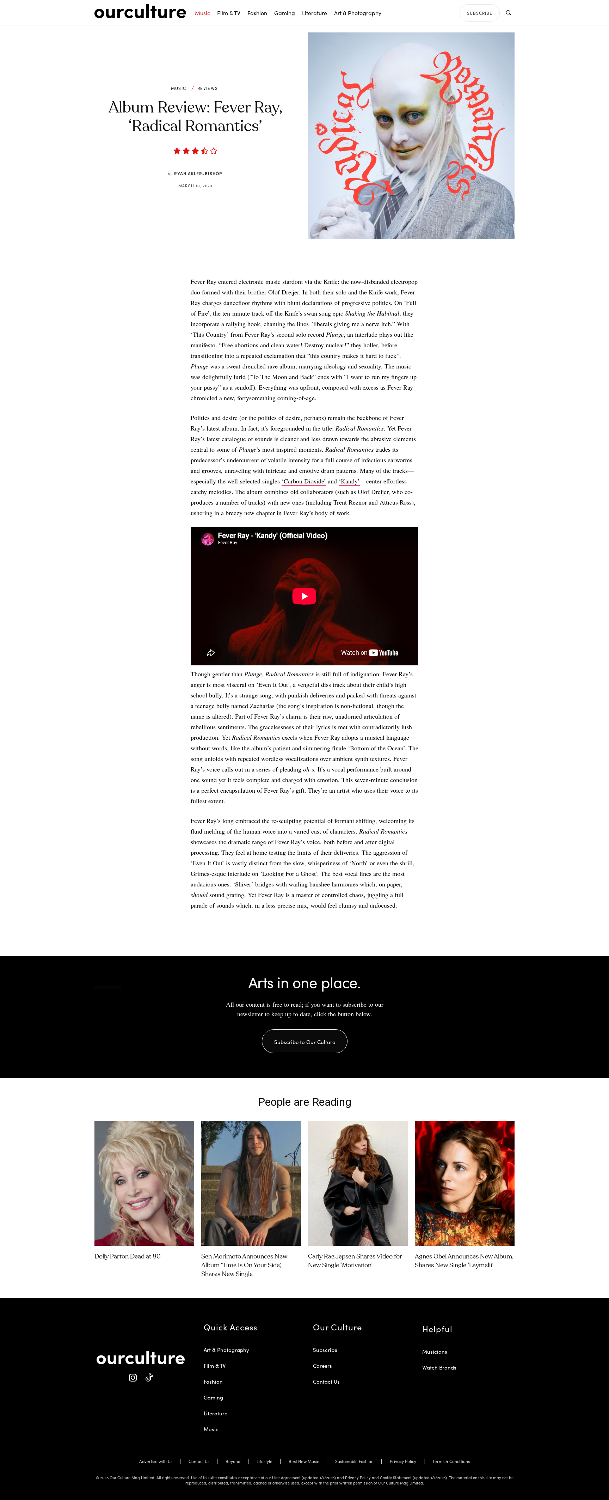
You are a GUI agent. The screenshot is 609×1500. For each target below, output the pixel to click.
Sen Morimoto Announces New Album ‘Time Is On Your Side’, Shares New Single (244, 1266)
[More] (358, 258)
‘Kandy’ (349, 481)
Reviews (207, 88)
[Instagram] (133, 1378)
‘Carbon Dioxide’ (304, 481)
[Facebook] (293, 258)
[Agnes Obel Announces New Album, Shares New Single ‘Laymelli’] (465, 1183)
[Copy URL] (341, 258)
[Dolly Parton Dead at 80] (144, 1183)
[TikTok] (148, 1378)
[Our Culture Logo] (140, 11)
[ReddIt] (325, 258)
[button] (508, 12)
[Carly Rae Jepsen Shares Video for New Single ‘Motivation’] (358, 1183)
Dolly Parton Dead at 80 (127, 1257)
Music (178, 88)
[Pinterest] (309, 258)
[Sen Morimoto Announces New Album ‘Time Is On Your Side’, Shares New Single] (251, 1183)
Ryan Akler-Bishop (198, 173)
